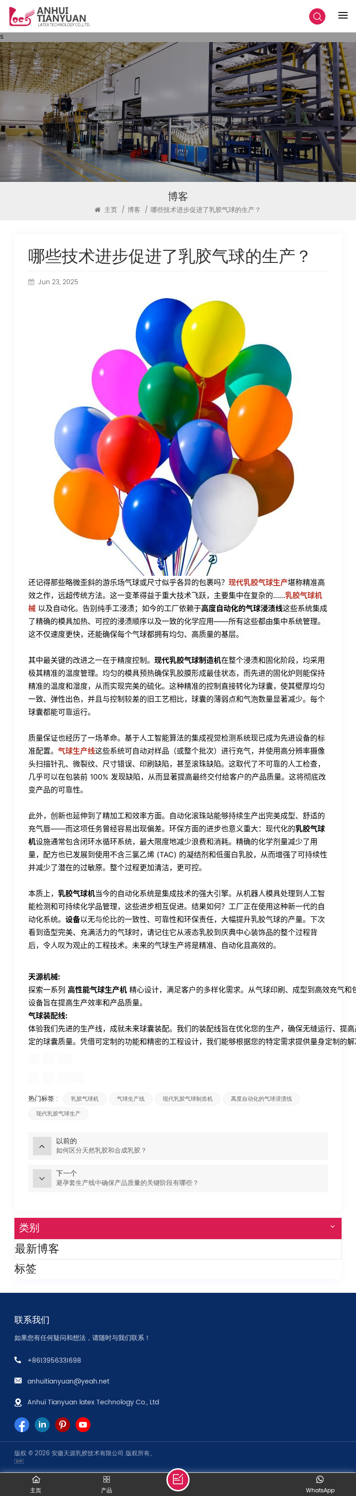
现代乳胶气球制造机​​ (188, 1099)
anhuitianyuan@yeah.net (68, 1381)
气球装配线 (46, 1015)
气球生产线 (76, 750)
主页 (109, 210)
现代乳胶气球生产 (258, 582)
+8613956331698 (54, 1360)
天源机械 (43, 976)
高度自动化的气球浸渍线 (261, 1099)
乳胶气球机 (85, 1099)
